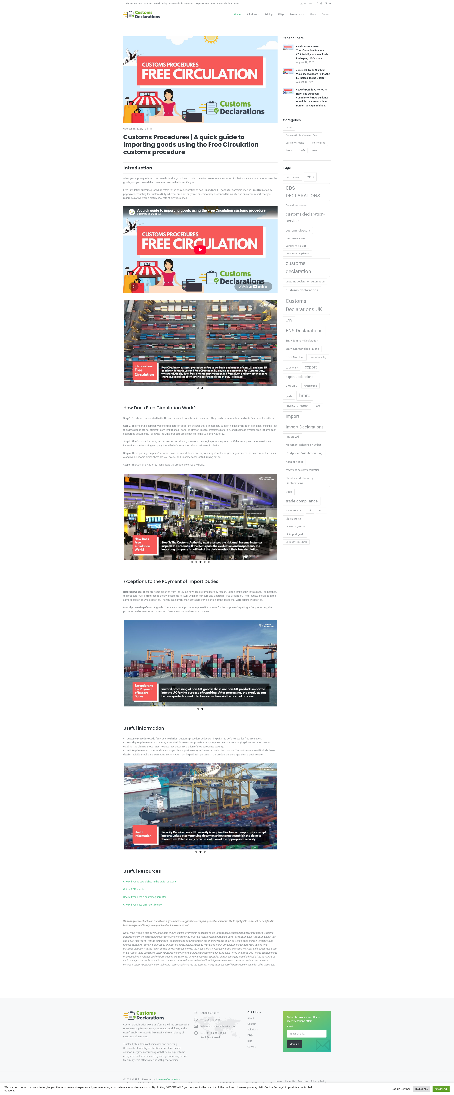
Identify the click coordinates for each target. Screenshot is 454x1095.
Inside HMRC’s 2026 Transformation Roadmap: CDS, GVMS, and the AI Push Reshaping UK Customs (312, 52)
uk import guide (295, 534)
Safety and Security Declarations (299, 481)
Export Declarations (299, 377)
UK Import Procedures (296, 542)
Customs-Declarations (168, 1079)
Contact (326, 14)
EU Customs (292, 368)
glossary (291, 385)
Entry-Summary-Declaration (302, 340)
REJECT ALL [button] (421, 1089)
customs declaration (298, 267)
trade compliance (302, 501)
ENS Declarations (304, 331)
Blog (249, 1040)
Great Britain (310, 385)
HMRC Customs (297, 406)
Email (290, 1026)
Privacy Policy (318, 1081)
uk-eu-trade (293, 519)
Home (237, 14)
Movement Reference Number (303, 444)
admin (148, 128)
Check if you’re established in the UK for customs (149, 881)
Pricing (269, 14)
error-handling (318, 357)
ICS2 (317, 406)
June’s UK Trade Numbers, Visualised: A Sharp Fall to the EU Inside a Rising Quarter (313, 74)
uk (310, 510)
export (311, 367)
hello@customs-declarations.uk (173, 3)
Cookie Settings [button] (401, 1089)
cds (310, 176)
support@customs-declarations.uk (218, 3)
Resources (296, 14)
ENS (289, 320)
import (293, 416)
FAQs (281, 14)
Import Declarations (304, 427)
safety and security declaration (303, 470)
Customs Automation (296, 245)
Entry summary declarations (302, 348)
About (312, 14)
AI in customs (293, 177)
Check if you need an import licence (142, 904)
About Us (290, 1081)
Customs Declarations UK (304, 305)
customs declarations (302, 290)
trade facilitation (293, 510)
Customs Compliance (297, 253)
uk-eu (321, 510)
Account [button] (308, 3)
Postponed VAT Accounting (304, 453)
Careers (251, 1046)
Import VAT (293, 436)
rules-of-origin (294, 462)
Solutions (251, 14)
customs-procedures (295, 238)
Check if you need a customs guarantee (144, 897)
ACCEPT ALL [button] (441, 1089)
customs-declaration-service (305, 217)
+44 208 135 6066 (138, 3)
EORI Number (295, 357)
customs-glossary (298, 230)
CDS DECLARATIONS (303, 192)
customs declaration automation (305, 281)
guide (289, 396)
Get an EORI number (134, 889)
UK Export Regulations (295, 527)
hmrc (304, 395)
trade (289, 491)
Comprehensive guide (296, 205)
